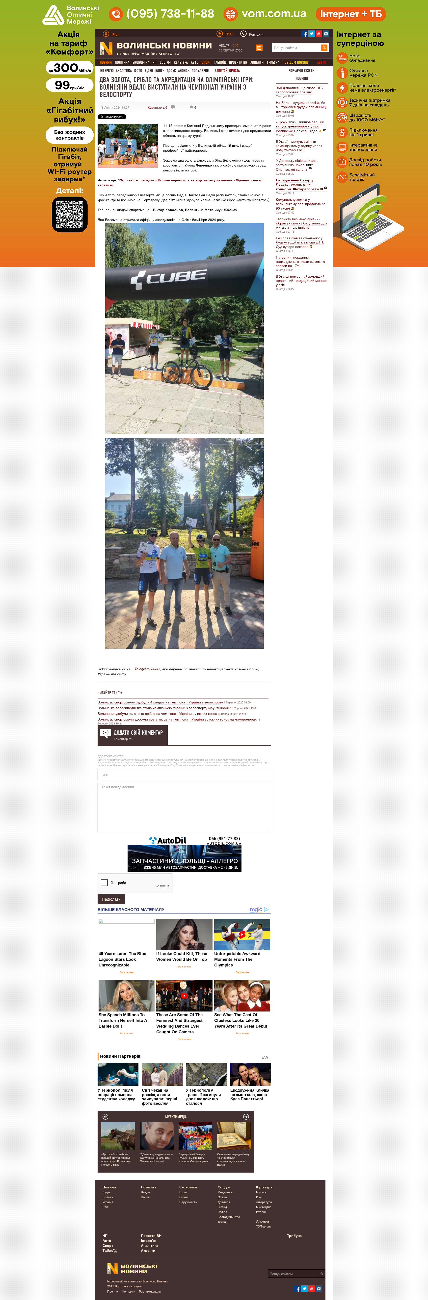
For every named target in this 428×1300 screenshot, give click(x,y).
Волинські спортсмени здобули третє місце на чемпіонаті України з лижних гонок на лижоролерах (177, 719)
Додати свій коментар (138, 732)
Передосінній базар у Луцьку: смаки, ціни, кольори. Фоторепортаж (193, 1157)
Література (264, 1202)
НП (155, 62)
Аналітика (124, 70)
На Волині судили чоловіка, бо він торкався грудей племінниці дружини (301, 107)
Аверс (321, 62)
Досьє (171, 70)
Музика (261, 1192)
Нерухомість (188, 1202)
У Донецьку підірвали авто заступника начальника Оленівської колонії (297, 165)
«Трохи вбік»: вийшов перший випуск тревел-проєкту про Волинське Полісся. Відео (300, 126)
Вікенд (222, 1207)
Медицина (225, 1192)
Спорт (108, 1245)
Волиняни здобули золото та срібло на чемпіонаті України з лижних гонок (157, 713)
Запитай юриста (227, 70)
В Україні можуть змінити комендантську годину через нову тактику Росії (299, 145)
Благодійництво (229, 1217)
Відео (148, 70)
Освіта (222, 1197)
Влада (145, 1192)
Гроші (183, 1192)
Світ (105, 1207)
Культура (181, 62)
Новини (302, 78)
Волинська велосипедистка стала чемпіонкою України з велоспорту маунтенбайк (163, 707)
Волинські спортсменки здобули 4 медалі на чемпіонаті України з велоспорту (160, 701)
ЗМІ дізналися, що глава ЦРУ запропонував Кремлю (299, 89)
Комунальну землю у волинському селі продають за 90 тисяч (300, 204)
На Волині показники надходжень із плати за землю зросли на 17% (300, 261)
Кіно (259, 1197)
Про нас (113, 1291)
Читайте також (110, 693)
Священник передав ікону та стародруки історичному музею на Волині (233, 1159)
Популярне (200, 70)
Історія (261, 1212)
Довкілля (224, 1202)
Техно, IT (224, 1222)
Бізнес (183, 1197)
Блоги (159, 70)
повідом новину (296, 62)
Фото (138, 70)
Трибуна (273, 62)
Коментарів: (157, 107)
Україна (108, 1202)
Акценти (257, 62)
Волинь (108, 1197)
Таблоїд (220, 62)
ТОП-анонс (263, 1226)
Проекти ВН (238, 62)
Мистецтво (263, 1207)
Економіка (141, 62)
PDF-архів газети (301, 70)
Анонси (183, 70)
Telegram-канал (147, 668)
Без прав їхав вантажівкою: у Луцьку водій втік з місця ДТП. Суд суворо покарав (300, 242)
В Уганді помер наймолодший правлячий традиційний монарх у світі (301, 280)
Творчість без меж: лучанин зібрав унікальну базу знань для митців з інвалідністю (301, 223)
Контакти (128, 1291)
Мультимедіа (176, 1117)
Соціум (165, 62)
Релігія (222, 1212)
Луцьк (106, 1192)
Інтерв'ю (107, 70)
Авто (194, 62)
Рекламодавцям (150, 1291)
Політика (122, 62)
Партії (145, 1197)
